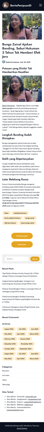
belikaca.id (29, 404)
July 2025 (22, 354)
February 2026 (10, 339)
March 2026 (34, 334)
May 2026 (8, 334)
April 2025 (20, 359)
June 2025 (34, 354)
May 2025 (8, 359)
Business (5, 371)
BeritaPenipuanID (20, 5)
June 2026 (34, 329)
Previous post (22, 236)
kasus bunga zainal (27, 223)
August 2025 (9, 354)
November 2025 (26, 344)
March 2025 (34, 359)
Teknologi (6, 384)
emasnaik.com (31, 396)
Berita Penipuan (8, 105)
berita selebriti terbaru (12, 218)
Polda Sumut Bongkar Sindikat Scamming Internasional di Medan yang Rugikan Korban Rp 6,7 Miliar (21, 299)
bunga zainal (29, 218)
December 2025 (10, 344)
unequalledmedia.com (32, 402)
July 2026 (22, 329)
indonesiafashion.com (15, 410)
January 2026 (25, 339)
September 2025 (25, 349)
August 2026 (9, 329)
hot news (5, 375)
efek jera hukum (10, 223)
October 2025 (9, 349)
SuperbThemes (22, 428)
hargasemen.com (34, 399)
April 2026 (20, 334)
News (6, 213)
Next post (22, 244)
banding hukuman (20, 213)
